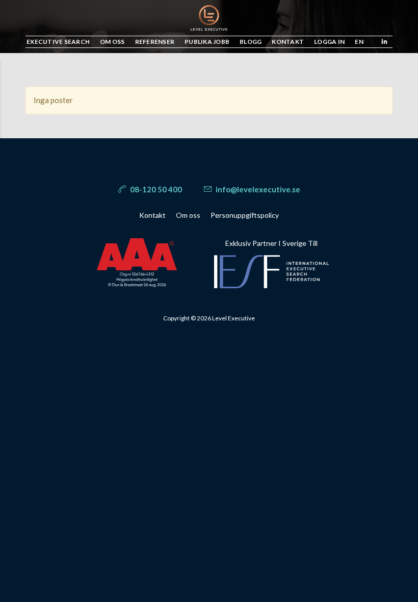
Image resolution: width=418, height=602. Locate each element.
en (359, 41)
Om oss (188, 215)
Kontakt (152, 215)
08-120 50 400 (155, 189)
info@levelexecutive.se (257, 189)
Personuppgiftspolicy (245, 215)
